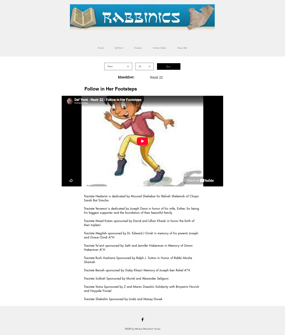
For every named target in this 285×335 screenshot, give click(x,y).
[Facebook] (142, 319)
